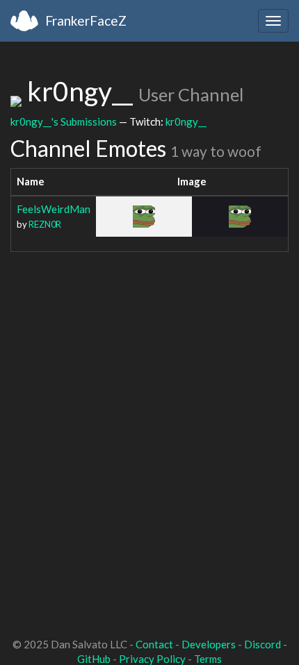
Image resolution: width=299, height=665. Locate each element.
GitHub (94, 659)
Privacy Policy (152, 659)
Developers (208, 644)
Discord (262, 644)
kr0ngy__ (186, 121)
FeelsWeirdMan (53, 209)
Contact (154, 644)
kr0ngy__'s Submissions (63, 121)
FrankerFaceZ (86, 20)
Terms (208, 659)
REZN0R (45, 224)
